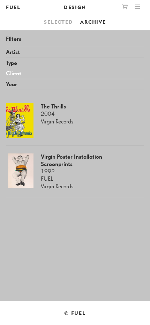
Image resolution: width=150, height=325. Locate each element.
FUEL (13, 7)
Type (11, 63)
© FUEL (74, 313)
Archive (93, 22)
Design (75, 7)
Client (13, 74)
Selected (58, 22)
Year (11, 85)
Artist (13, 52)
